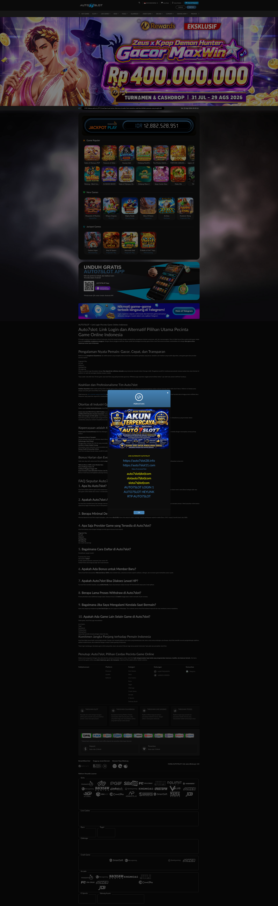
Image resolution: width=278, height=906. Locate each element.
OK (139, 512)
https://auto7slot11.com (139, 465)
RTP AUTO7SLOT (139, 496)
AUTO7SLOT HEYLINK (139, 491)
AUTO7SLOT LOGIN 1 (139, 487)
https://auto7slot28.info (139, 460)
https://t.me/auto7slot (139, 469)
